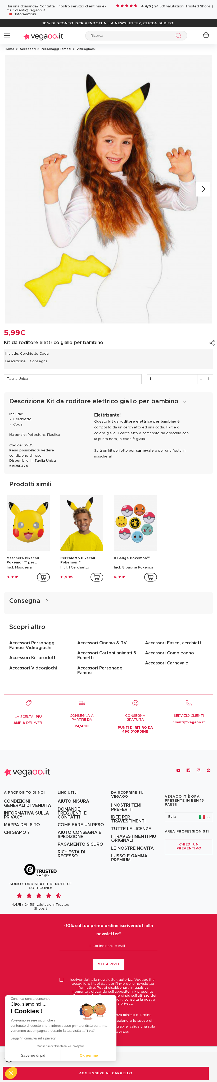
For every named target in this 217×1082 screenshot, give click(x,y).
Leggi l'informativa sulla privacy (33, 1038)
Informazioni (25, 14)
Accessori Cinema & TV (102, 643)
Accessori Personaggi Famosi (100, 670)
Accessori (27, 48)
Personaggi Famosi (55, 48)
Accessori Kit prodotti (33, 658)
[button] (189, 817)
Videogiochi (85, 48)
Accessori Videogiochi (33, 668)
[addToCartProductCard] (43, 577)
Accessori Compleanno (169, 653)
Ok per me (89, 1055)
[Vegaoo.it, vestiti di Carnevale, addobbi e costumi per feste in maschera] (43, 35)
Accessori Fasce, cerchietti (173, 643)
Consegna (39, 361)
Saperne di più (33, 1055)
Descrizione (15, 361)
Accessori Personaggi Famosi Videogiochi (32, 645)
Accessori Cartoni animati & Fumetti (107, 655)
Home (9, 48)
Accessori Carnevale (166, 663)
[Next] (203, 189)
